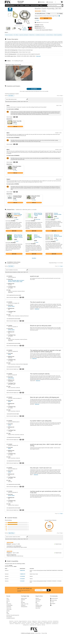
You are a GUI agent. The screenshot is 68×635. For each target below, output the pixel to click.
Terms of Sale (8, 609)
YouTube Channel (55, 598)
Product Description (9, 34)
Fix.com (8, 596)
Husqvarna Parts (44, 621)
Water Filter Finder (35, 5)
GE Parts (39, 621)
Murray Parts (24, 622)
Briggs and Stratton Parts (23, 621)
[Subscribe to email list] (49, 590)
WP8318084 (14, 280)
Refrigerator (23, 605)
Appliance (37, 598)
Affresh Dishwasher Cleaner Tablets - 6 (38, 236)
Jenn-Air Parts (50, 621)
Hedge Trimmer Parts (33, 624)
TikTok (53, 601)
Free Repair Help (25, 596)
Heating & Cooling (39, 605)
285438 (12, 378)
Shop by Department (10, 5)
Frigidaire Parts (34, 621)
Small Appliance (38, 606)
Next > (62, 266)
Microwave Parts (42, 623)
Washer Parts (12, 623)
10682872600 (22, 570)
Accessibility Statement (10, 618)
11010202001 (22, 578)
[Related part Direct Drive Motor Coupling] (10, 168)
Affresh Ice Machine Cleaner (58, 235)
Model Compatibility (58, 34)
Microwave (23, 602)
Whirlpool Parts (40, 622)
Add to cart (46, 18)
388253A (18, 280)
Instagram (53, 603)
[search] (62, 5)
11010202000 (22, 576)
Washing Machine (24, 606)
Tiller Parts (43, 624)
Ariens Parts (16, 621)
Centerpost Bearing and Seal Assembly (17, 196)
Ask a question (34, 88)
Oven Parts (32, 623)
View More (34, 258)
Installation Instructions (40, 34)
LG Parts (10, 622)
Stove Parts (28, 623)
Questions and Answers (24, 34)
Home (7, 598)
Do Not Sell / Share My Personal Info (12, 615)
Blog (41, 5)
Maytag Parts (15, 622)
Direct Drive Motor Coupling (17, 167)
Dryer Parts (23, 623)
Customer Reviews (49, 34)
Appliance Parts (48, 623)
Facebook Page (54, 600)
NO (16, 116)
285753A (9, 280)
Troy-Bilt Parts (34, 622)
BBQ (36, 602)
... (38, 56)
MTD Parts (19, 622)
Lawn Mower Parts (55, 623)
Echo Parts (29, 621)
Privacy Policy (8, 603)
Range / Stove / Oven (24, 603)
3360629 (17, 281)
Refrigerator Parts (17, 623)
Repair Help (27, 5)
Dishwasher (23, 599)
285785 (14, 281)
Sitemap (7, 610)
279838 (21, 281)
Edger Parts (39, 624)
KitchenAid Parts (55, 621)
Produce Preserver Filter (57, 214)
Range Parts (37, 623)
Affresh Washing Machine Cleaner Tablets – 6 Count (18, 236)
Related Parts (32, 34)
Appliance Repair (24, 598)
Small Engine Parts (26, 624)
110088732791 (22, 574)
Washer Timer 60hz (17, 121)
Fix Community (53, 596)
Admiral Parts (11, 621)
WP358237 (22, 280)
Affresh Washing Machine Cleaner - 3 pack (38, 214)
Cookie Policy (8, 606)
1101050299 (22, 581)
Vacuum (37, 603)
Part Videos (16, 34)
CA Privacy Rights (9, 605)
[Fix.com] (8, 2)
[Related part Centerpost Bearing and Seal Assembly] (10, 198)
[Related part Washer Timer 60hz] (10, 122)
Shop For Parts (39, 596)
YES (14, 116)
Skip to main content (34, 9)
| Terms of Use (37, 633)
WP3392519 (10, 281)
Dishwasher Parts (55, 622)
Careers (7, 613)
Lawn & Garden (38, 599)
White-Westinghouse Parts (48, 622)
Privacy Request (9, 616)
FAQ (18, 5)
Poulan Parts (29, 622)
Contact (22, 5)
